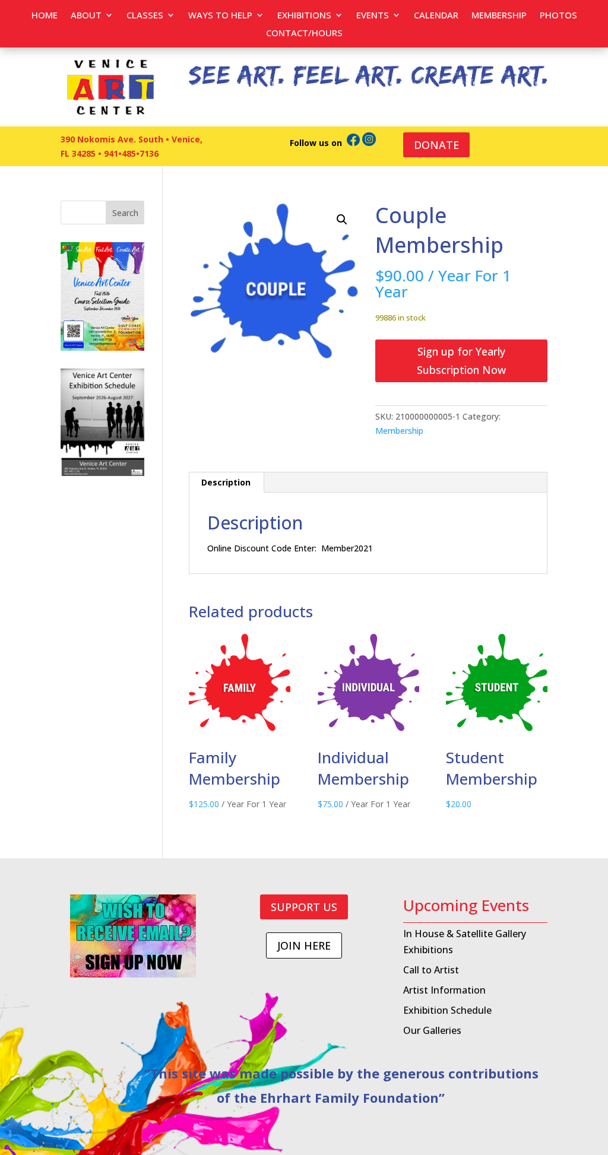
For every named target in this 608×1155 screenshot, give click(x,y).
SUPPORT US (304, 907)
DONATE (436, 145)
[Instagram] (369, 142)
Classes (144, 16)
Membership (499, 16)
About (86, 16)
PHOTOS (558, 16)
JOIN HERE (304, 945)
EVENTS (372, 16)
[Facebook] (353, 142)
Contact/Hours (304, 33)
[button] (342, 219)
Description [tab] (226, 482)
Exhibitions (304, 16)
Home (44, 16)
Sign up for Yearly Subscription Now (461, 360)
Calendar (436, 16)
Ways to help (220, 16)
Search (125, 212)
